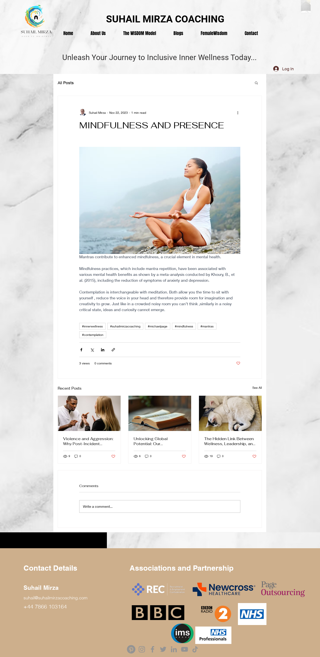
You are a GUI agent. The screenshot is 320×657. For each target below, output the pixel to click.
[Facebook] (152, 649)
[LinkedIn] (174, 649)
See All (257, 387)
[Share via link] (113, 350)
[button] (256, 82)
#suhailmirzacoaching (125, 326)
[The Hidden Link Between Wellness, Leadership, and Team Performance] (230, 413)
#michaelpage (157, 326)
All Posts (66, 82)
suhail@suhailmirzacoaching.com (56, 597)
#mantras (207, 326)
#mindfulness (184, 326)
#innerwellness (92, 326)
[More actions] (237, 112)
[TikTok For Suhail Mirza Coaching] (195, 649)
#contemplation (92, 335)
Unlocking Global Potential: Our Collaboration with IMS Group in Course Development (156, 441)
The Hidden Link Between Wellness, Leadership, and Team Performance (229, 441)
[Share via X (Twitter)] (92, 350)
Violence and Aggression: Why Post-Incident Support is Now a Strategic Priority (88, 441)
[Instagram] (142, 649)
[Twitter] (163, 649)
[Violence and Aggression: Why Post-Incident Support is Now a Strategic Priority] (89, 413)
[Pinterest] (131, 649)
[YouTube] (184, 649)
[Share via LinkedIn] (103, 350)
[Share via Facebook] (81, 350)
